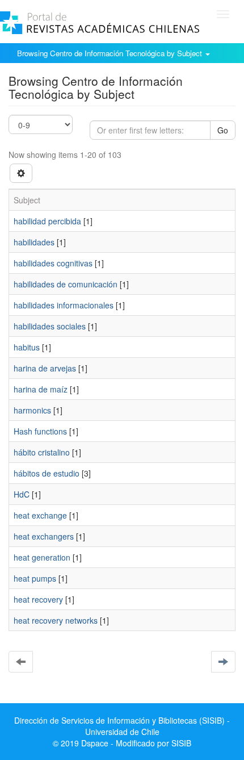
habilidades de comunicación (65, 284)
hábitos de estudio (46, 473)
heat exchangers (44, 536)
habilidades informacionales (63, 305)
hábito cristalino (42, 452)
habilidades (34, 242)
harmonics (32, 410)
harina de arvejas (45, 368)
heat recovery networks (56, 620)
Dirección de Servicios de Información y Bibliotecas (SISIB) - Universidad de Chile (122, 726)
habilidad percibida (47, 221)
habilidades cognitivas (53, 263)
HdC (22, 494)
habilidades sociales (50, 326)
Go (222, 130)
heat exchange (40, 515)
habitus (27, 347)
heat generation (42, 557)
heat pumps (35, 578)
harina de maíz (41, 389)
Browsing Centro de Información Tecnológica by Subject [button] (110, 53)
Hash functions (40, 431)
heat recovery (38, 599)
